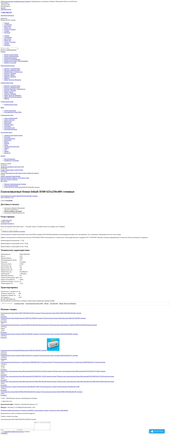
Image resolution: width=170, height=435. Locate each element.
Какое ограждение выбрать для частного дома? (15, 178)
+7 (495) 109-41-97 (6, 12)
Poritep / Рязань (8, 92)
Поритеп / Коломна (10, 76)
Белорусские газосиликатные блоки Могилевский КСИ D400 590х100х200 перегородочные (28, 381)
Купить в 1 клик (7, 231)
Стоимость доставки (19, 231)
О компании (8, 24)
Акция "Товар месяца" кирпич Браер (12, 170)
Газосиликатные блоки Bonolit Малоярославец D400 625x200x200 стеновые (24, 350)
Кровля (3, 156)
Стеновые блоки (19, 303)
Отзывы (6, 31)
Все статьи (4, 181)
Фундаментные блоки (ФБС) (13, 112)
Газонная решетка (9, 138)
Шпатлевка (7, 123)
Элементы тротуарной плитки (13, 135)
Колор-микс (7, 140)
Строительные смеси (7, 115)
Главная (6, 23)
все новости (35, 173)
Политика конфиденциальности (10, 410)
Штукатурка (8, 121)
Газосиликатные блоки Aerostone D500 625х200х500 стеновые (19, 334)
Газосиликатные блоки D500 (34, 303)
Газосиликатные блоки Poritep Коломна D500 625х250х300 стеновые (21, 318)
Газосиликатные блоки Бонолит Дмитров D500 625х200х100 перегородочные (24, 325)
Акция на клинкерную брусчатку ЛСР (12, 166)
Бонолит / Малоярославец (12, 70)
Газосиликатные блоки (8, 65)
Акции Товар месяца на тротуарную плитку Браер (16, 173)
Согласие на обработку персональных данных (34, 410)
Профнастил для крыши (11, 160)
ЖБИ (2, 107)
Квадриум (7, 153)
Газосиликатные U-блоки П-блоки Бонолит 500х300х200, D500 (20, 386)
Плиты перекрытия (10, 110)
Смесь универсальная (10, 118)
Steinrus (6, 148)
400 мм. (46, 303)
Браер (6, 145)
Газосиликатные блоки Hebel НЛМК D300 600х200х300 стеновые (21, 392)
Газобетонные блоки (7, 83)
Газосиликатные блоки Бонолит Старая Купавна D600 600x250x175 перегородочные (26, 362)
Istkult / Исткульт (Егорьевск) (13, 97)
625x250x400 (54, 303)
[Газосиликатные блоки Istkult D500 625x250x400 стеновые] (19, 196)
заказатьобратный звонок (6, 8)
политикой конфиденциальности (14, 431)
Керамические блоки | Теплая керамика (16, 61)
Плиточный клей (9, 128)
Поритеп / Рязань (9, 75)
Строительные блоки (7, 101)
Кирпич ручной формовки (12, 59)
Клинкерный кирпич (10, 58)
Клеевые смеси (8, 124)
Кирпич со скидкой (10, 62)
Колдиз (6, 142)
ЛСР (5, 149)
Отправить (4, 433)
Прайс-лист (7, 28)
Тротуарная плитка (6, 132)
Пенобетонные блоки (10, 104)
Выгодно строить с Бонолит (9, 179)
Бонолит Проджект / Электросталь (14, 89)
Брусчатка (7, 137)
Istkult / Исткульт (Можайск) (12, 80)
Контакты (7, 32)
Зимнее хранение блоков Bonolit (10, 176)
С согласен (16, 431)
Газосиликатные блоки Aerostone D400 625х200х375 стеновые (19, 355)
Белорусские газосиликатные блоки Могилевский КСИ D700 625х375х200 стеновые (26, 371)
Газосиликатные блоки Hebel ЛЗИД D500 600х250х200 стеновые (20, 313)
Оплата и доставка (9, 29)
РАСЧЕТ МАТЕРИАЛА (8, 299)
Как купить (7, 26)
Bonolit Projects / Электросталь (13, 72)
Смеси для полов (9, 120)
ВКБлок (6, 78)
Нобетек (6, 143)
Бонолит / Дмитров (10, 73)
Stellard (6, 151)
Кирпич (3, 51)
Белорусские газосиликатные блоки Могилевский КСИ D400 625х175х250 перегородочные (28, 376)
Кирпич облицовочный (11, 56)
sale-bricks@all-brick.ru (7, 15)
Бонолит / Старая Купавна (12, 68)
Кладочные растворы (10, 129)
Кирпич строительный (11, 54)
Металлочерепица (9, 159)
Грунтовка (7, 126)
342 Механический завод (11, 146)
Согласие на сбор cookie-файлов (58, 410)
